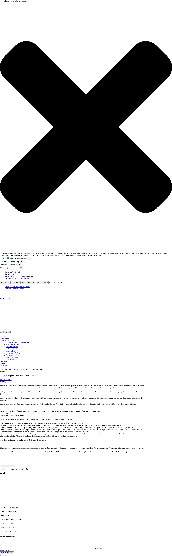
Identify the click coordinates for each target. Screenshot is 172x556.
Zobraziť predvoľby (27, 282)
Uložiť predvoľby (42, 282)
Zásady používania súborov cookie (17, 287)
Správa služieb (10, 274)
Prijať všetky (5, 282)
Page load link (5, 550)
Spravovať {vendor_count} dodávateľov (20, 276)
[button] (86, 127)
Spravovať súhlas (7, 553)
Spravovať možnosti (12, 272)
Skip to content (5, 295)
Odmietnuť (15, 282)
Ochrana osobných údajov (14, 289)
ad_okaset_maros (15, 370)
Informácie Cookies (8, 544)
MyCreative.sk (98, 548)
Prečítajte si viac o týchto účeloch (17, 278)
